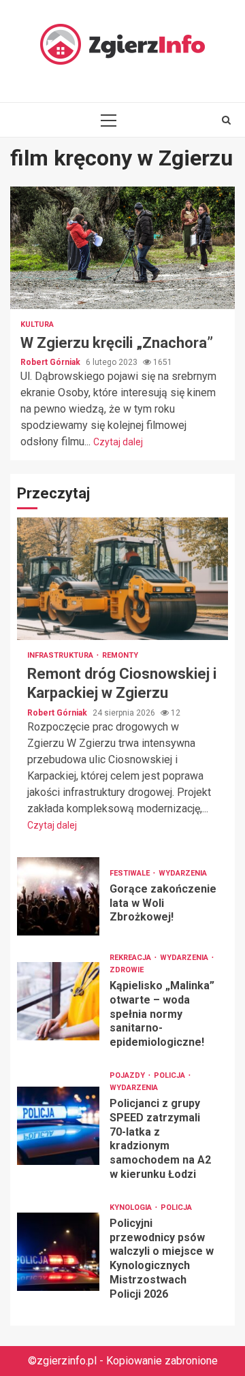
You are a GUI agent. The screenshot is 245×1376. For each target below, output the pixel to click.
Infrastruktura (61, 655)
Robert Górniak (51, 362)
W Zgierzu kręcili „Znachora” (122, 248)
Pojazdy (128, 1075)
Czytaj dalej (118, 441)
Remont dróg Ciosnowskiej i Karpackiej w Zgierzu (122, 578)
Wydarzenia (183, 873)
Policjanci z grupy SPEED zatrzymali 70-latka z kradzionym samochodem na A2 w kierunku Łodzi (58, 1126)
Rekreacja (131, 957)
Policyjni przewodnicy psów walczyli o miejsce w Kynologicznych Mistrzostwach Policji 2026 (58, 1252)
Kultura (37, 324)
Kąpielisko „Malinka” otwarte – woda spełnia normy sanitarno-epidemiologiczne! (58, 1001)
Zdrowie (127, 970)
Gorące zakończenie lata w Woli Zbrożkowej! (58, 896)
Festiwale (131, 873)
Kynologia (132, 1207)
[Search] (226, 120)
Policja (170, 1075)
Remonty (120, 655)
